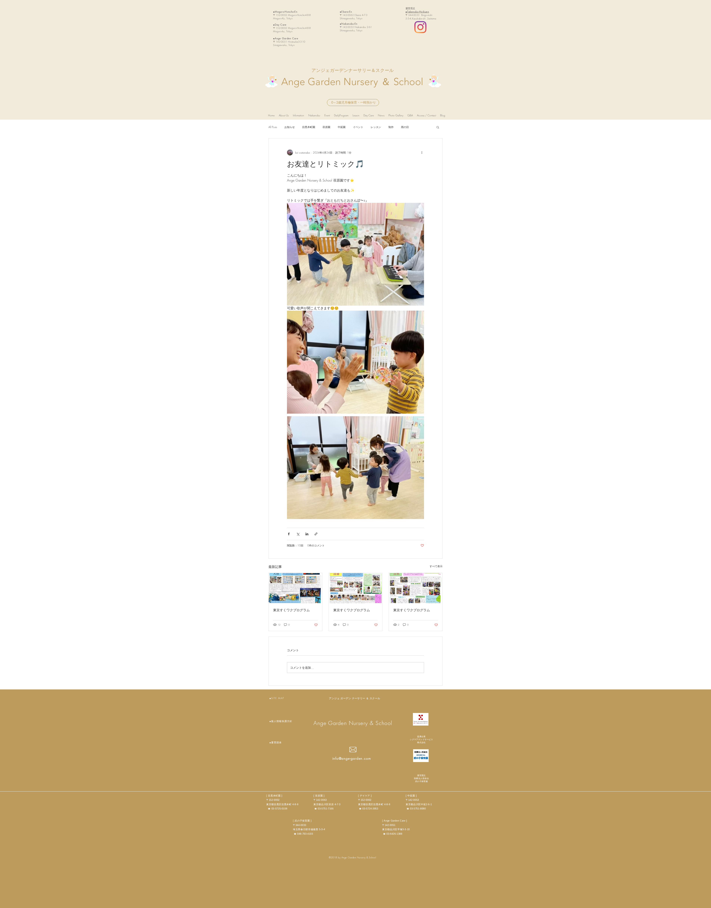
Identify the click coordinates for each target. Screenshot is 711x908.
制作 (391, 127)
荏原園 (326, 127)
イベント (358, 127)
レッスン (376, 127)
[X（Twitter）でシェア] (298, 534)
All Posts (272, 127)
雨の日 (405, 127)
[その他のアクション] (422, 152)
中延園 (342, 127)
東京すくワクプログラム (291, 610)
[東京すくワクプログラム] (295, 588)
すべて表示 (436, 566)
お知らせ (289, 127)
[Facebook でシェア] (289, 534)
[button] (438, 127)
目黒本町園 (308, 127)
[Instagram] (420, 27)
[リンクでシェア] (316, 534)
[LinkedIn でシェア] (307, 534)
